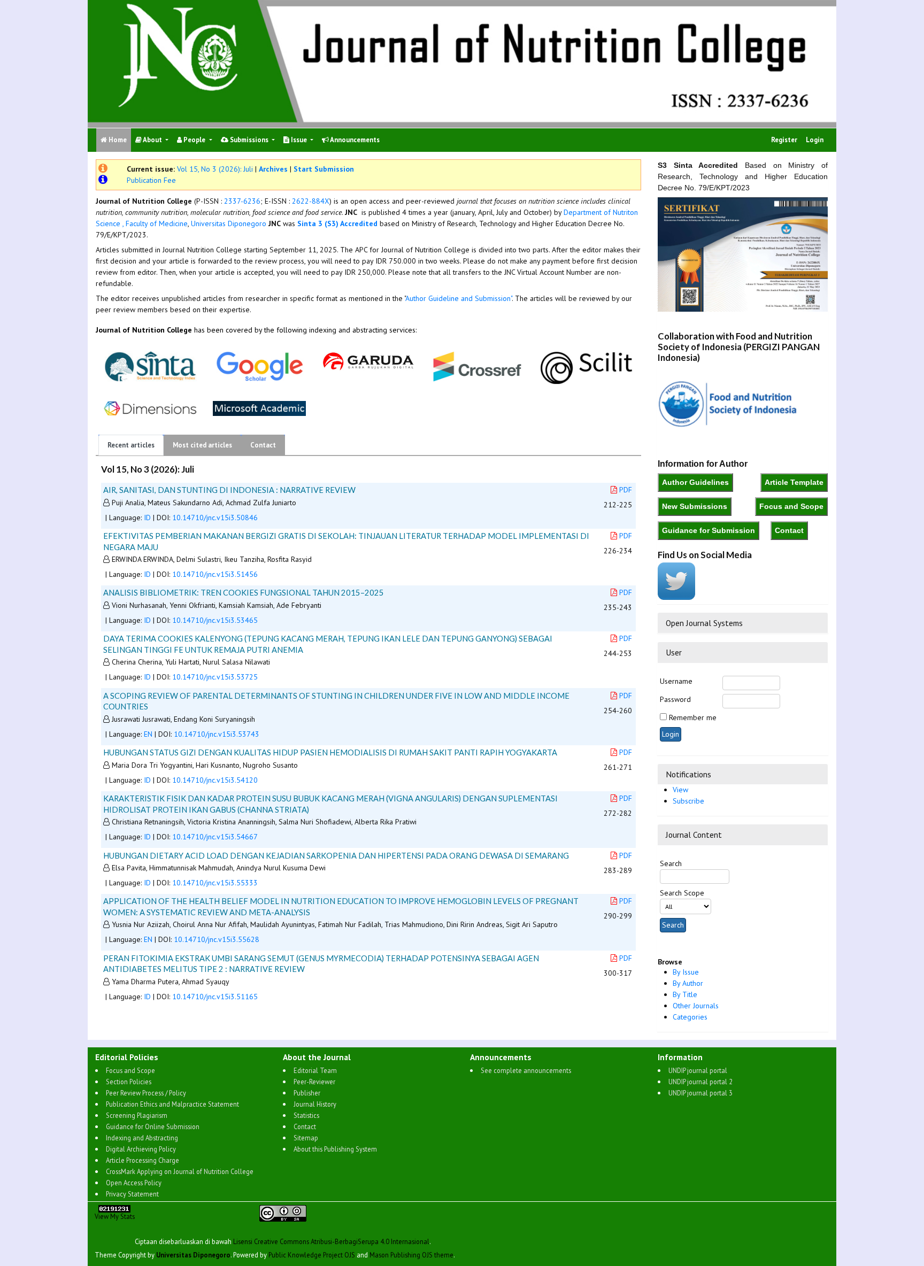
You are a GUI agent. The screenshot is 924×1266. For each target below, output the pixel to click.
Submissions (249, 139)
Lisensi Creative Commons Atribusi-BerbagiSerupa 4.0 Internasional (331, 1241)
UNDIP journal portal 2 (700, 1081)
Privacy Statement (132, 1194)
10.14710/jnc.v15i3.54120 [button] (215, 780)
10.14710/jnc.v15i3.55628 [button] (216, 939)
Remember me (693, 717)
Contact (263, 445)
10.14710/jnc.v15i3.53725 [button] (215, 677)
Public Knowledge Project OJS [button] (311, 1254)
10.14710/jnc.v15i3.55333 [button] (215, 882)
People (194, 139)
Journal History (315, 1104)
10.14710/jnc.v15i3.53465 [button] (215, 620)
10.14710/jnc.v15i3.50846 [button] (215, 517)
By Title (685, 994)
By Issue (686, 972)
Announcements (354, 139)
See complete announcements (526, 1070)
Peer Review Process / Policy (146, 1093)
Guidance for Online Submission (152, 1126)
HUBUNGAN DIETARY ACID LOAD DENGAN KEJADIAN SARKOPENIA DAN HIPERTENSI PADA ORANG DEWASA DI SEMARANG (336, 855)
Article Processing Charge (142, 1160)
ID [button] (147, 517)
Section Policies (128, 1081)
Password (675, 699)
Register (784, 139)
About (153, 139)
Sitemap (306, 1137)
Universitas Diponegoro (227, 223)
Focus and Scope (130, 1070)
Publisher (307, 1093)
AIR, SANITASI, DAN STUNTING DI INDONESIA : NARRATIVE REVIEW (229, 490)
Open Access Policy (133, 1182)
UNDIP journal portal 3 (700, 1093)
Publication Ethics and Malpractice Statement (172, 1104)
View (680, 789)
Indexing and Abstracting (142, 1137)
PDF (625, 490)
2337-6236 (242, 201)
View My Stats (115, 1216)
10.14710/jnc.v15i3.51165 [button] (215, 996)
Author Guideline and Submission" (458, 298)
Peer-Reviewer (314, 1081)
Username (676, 681)
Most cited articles (202, 445)
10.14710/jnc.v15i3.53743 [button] (216, 734)
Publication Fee (151, 180)
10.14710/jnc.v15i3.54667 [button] (215, 837)
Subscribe (688, 801)
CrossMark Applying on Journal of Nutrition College (179, 1171)
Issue (299, 139)
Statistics (306, 1115)
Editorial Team (315, 1070)
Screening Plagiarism (136, 1115)
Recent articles (131, 445)
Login (814, 139)
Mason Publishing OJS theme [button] (411, 1254)
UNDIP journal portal (697, 1070)
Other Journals (696, 1005)
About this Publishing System (335, 1149)
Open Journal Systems (704, 622)
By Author (688, 983)
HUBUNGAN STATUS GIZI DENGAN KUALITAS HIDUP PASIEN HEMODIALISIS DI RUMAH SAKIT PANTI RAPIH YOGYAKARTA (330, 752)
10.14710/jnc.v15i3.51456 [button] (215, 574)
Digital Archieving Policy (141, 1149)
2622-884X (310, 201)
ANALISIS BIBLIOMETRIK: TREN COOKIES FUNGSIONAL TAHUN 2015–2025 (243, 592)
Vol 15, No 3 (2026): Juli (215, 169)
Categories (690, 1017)
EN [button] (148, 734)
